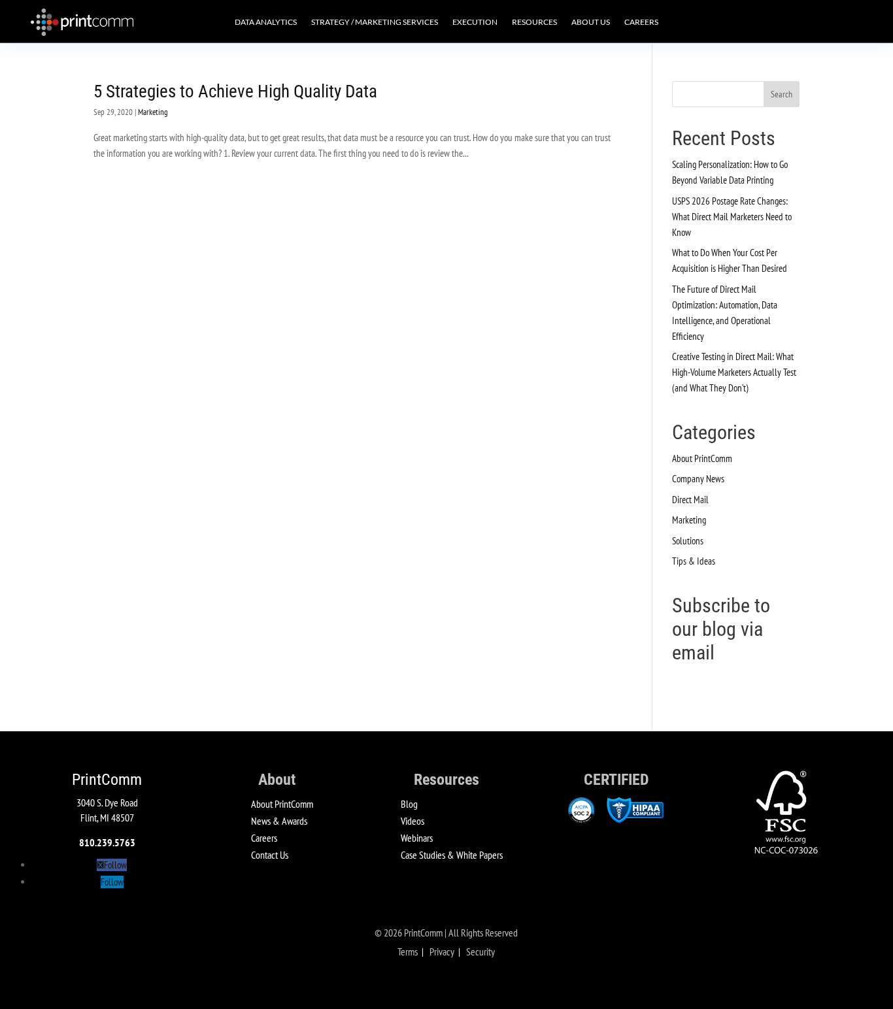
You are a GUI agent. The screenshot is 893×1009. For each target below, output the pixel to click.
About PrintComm (702, 458)
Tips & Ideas (693, 561)
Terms (407, 951)
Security (480, 951)
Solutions (687, 541)
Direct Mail (690, 499)
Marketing (153, 112)
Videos (412, 820)
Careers (641, 22)
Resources (534, 22)
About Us (590, 22)
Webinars (417, 837)
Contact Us (269, 854)
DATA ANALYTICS (266, 22)
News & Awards (279, 820)
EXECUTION (474, 22)
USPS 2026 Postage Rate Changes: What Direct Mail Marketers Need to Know (732, 217)
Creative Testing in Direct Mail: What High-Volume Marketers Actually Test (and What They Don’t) (734, 372)
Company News (698, 478)
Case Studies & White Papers (452, 854)
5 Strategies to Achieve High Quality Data (235, 91)
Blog (409, 803)
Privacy (442, 951)
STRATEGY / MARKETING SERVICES (374, 22)
